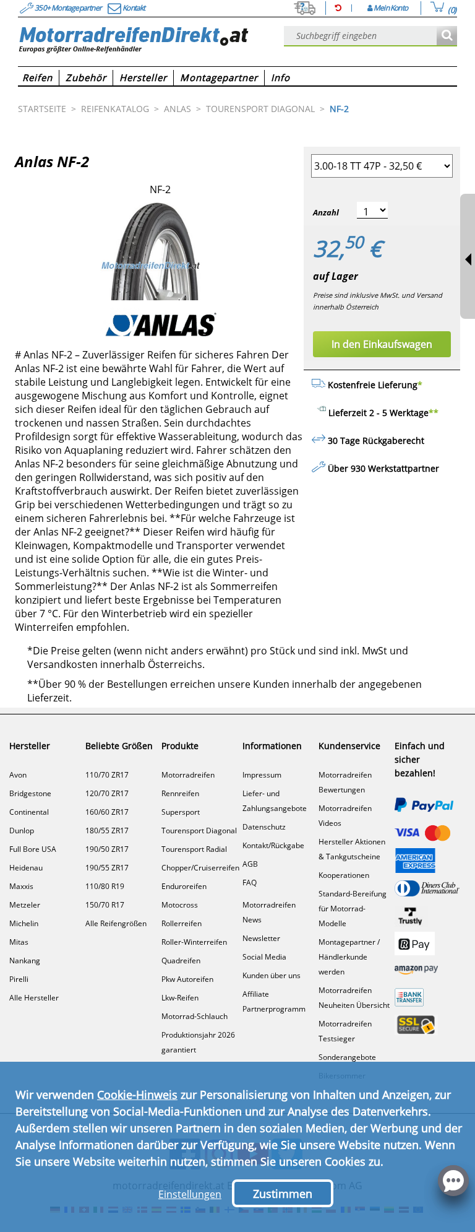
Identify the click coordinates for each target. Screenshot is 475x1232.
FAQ (249, 882)
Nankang (24, 960)
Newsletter (261, 938)
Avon (18, 775)
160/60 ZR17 (107, 812)
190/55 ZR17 (107, 867)
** (434, 413)
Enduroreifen (184, 886)
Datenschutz (264, 827)
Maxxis (21, 886)
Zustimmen (282, 1193)
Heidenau (26, 867)
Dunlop (21, 830)
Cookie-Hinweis (137, 1094)
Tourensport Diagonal (199, 830)
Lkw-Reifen (180, 997)
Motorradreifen (188, 775)
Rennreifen (180, 793)
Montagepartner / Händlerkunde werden (349, 957)
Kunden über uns (271, 975)
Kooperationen (344, 875)
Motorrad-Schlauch (194, 1016)
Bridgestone (30, 793)
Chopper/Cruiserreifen (200, 867)
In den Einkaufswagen (382, 344)
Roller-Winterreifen (194, 942)
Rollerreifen (181, 923)
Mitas (18, 942)
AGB (250, 864)
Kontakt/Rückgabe (273, 845)
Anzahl (326, 212)
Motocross (179, 905)
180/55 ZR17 (107, 830)
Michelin (23, 923)
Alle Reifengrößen (116, 923)
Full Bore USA (32, 849)
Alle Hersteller (34, 997)
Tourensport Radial (194, 849)
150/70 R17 (104, 905)
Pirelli (18, 979)
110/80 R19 (104, 886)
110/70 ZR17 (107, 775)
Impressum (261, 775)
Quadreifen (180, 960)
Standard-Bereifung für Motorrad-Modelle (353, 908)
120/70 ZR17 (107, 793)
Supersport (180, 812)
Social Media (264, 957)
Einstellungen (189, 1194)
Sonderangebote (347, 1057)
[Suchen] (447, 36)
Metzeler (24, 905)
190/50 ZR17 (107, 849)
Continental (29, 812)
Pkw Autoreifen (187, 979)
